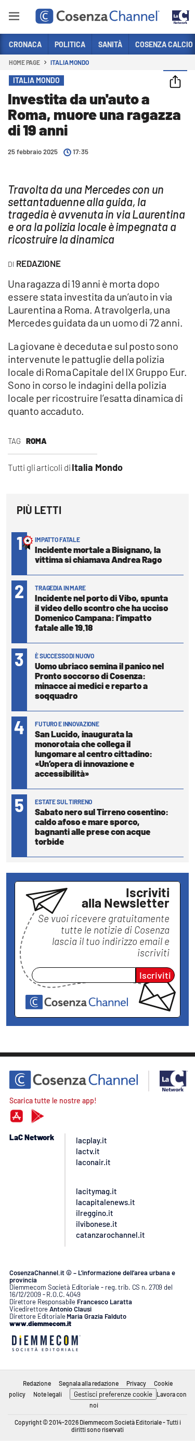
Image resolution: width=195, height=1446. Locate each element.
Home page (24, 62)
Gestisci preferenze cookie (113, 1394)
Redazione (37, 1383)
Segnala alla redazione (89, 1383)
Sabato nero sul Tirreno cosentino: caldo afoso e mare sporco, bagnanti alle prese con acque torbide (101, 826)
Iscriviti (155, 975)
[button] (175, 82)
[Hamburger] (14, 18)
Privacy (136, 1383)
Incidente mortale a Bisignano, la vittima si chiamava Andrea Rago (98, 554)
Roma (36, 440)
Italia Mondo (69, 62)
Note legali (47, 1394)
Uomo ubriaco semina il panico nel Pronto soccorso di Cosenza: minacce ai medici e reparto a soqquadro (99, 680)
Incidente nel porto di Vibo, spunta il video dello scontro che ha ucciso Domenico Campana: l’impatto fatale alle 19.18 (101, 612)
